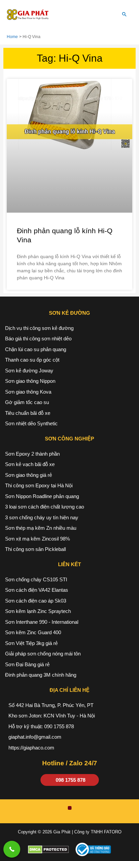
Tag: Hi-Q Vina (70, 58)
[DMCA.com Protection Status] (48, 849)
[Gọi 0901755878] (11, 849)
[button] (124, 14)
